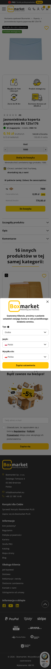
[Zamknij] (47, 301)
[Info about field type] (8, 326)
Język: (5, 339)
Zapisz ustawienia (25, 365)
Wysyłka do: (8, 351)
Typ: (4, 326)
